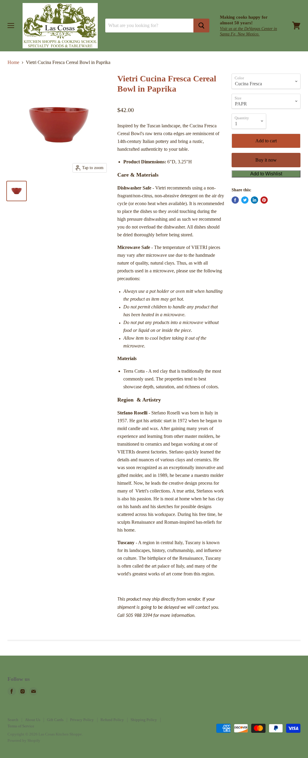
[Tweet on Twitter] (244, 200)
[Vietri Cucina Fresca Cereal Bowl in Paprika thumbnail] (16, 191)
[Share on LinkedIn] (254, 200)
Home (13, 62)
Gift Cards (55, 719)
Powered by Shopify (24, 740)
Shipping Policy (144, 719)
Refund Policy (112, 719)
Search (13, 719)
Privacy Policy (82, 719)
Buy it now (266, 159)
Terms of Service (21, 726)
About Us (32, 719)
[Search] (201, 25)
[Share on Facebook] (235, 200)
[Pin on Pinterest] (264, 200)
